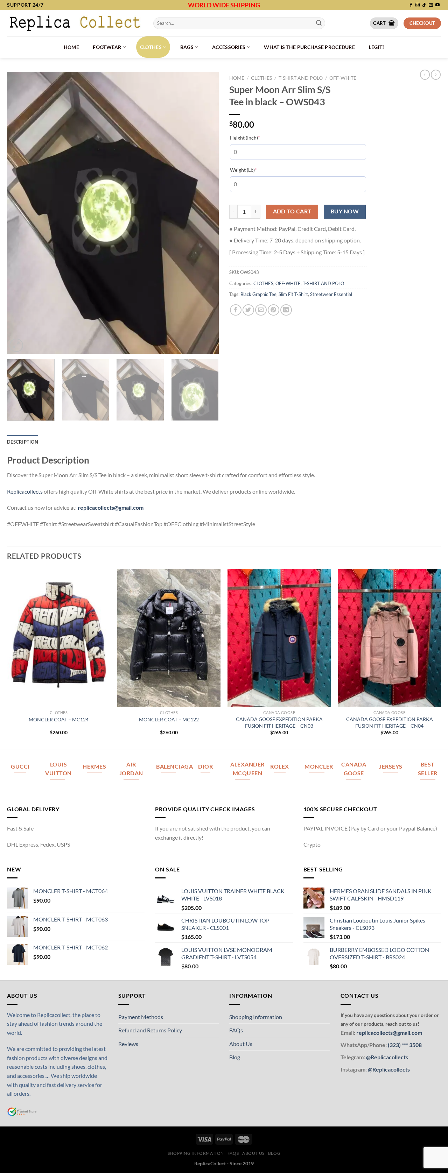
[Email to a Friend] (261, 310)
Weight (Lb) (254, 170)
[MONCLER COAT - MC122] (168, 638)
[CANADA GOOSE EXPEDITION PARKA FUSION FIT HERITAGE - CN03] (279, 638)
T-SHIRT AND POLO (301, 78)
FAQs (236, 1030)
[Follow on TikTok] (424, 5)
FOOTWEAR (107, 47)
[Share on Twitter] (248, 310)
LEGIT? (377, 47)
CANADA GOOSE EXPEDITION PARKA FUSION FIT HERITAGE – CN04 (389, 722)
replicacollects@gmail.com (111, 507)
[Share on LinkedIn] (286, 310)
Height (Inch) (255, 137)
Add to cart (292, 211)
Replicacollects (25, 491)
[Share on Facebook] (235, 310)
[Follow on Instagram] (417, 5)
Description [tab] (22, 442)
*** (405, 1044)
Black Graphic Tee (258, 294)
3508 (415, 1044)
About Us (240, 1043)
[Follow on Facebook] (411, 5)
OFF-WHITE (342, 78)
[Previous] (20, 212)
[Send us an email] (431, 5)
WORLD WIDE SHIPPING (224, 5)
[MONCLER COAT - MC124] (58, 638)
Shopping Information (255, 1016)
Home (71, 47)
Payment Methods (140, 1016)
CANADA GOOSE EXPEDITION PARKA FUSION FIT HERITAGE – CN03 (279, 722)
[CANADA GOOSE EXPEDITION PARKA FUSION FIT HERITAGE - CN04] (389, 638)
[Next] (206, 212)
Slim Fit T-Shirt (293, 294)
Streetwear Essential (331, 294)
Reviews (128, 1043)
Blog (234, 1057)
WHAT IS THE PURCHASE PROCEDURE (309, 47)
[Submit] (319, 23)
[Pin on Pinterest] (273, 310)
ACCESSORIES (228, 47)
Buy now (345, 211)
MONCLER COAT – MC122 (169, 719)
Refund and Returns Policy (150, 1030)
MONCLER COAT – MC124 (59, 719)
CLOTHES (151, 47)
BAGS (187, 47)
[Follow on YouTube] (437, 5)
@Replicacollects (387, 1057)
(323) (395, 1044)
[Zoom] (16, 345)
